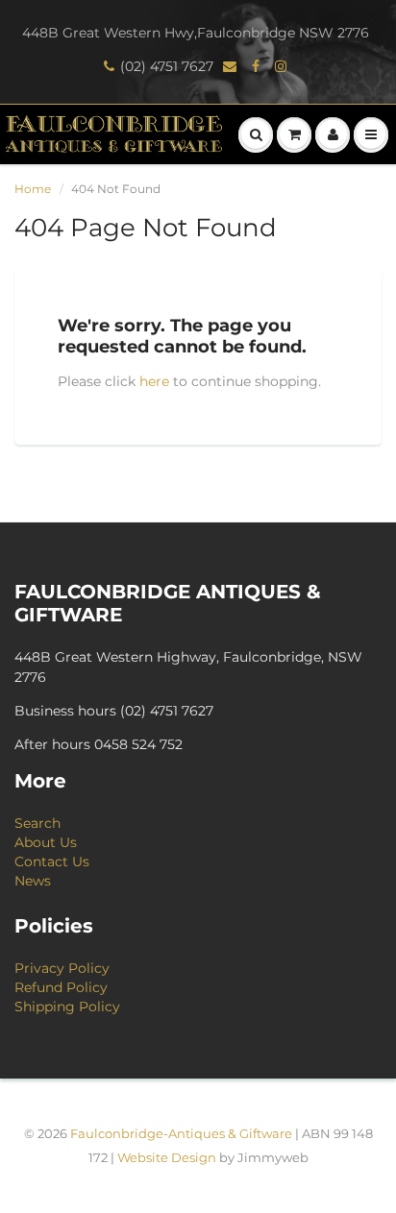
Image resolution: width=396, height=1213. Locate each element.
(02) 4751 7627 (166, 66)
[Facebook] (258, 66)
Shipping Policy (67, 1006)
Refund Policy (61, 987)
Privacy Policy (62, 968)
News (32, 880)
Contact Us (51, 861)
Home (32, 189)
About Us (45, 842)
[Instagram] (283, 66)
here (154, 381)
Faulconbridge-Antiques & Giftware (181, 1133)
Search (37, 823)
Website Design (166, 1157)
